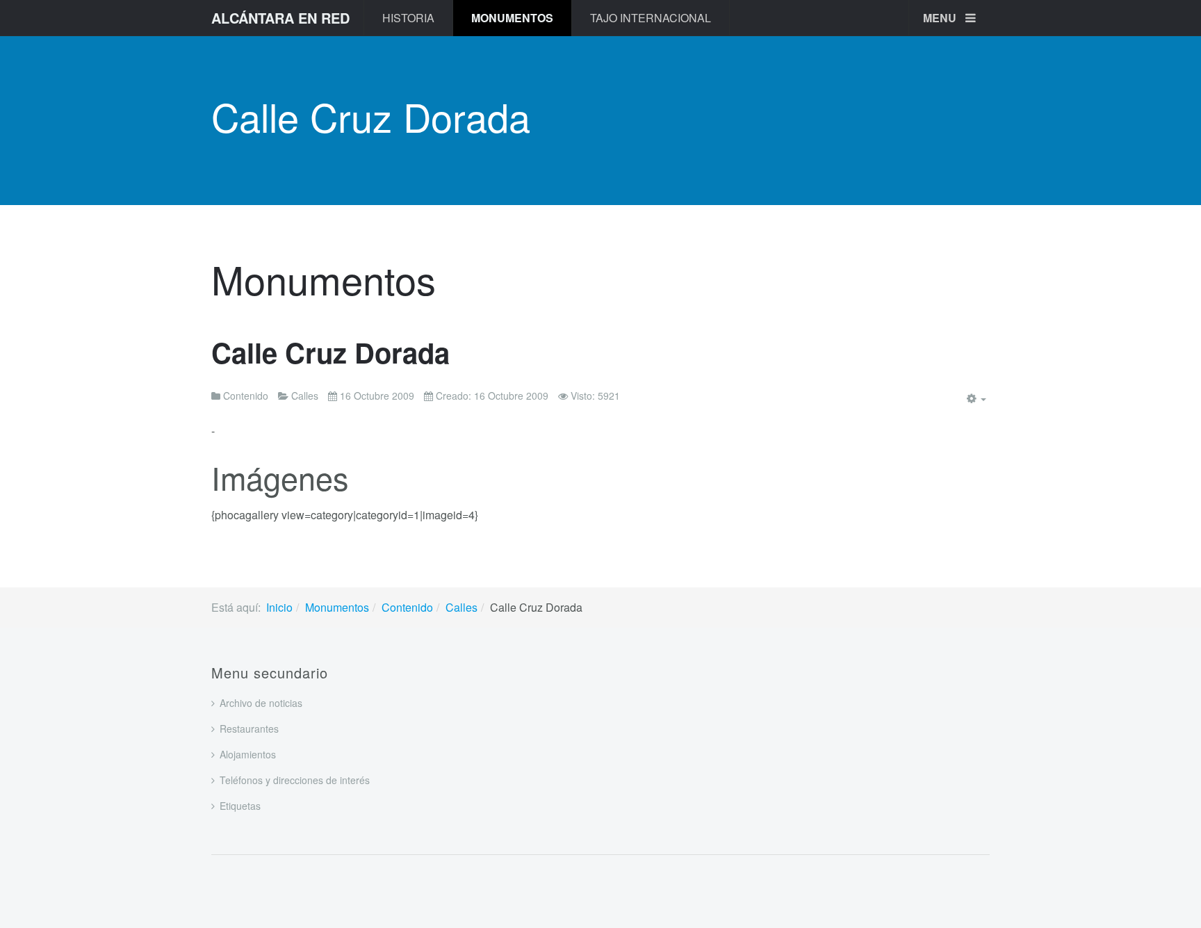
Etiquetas (240, 806)
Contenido (407, 607)
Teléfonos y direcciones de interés (295, 780)
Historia (408, 18)
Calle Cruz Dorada (330, 352)
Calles (461, 607)
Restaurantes (249, 728)
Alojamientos (248, 754)
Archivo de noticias (261, 703)
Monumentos (512, 18)
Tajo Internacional (650, 18)
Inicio (279, 607)
